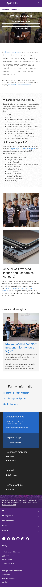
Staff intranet (12, 475)
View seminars (11, 461)
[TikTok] (27, 539)
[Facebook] (3, 539)
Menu (3, 3)
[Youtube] (18, 539)
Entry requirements (21, 21)
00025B (10, 559)
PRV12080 (10, 563)
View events (10, 457)
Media (4, 511)
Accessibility (6, 574)
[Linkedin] (8, 539)
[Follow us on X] (13, 539)
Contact (21, 36)
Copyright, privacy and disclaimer (12, 571)
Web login (5, 546)
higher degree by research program (23, 149)
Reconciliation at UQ (9, 505)
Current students (8, 521)
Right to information (8, 578)
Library (4, 526)
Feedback (5, 582)
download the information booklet (19, 85)
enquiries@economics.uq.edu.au (17, 428)
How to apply (21, 28)
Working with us (7, 516)
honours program (13, 52)
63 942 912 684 (10, 555)
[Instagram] (22, 539)
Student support (15, 442)
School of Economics (11, 9)
